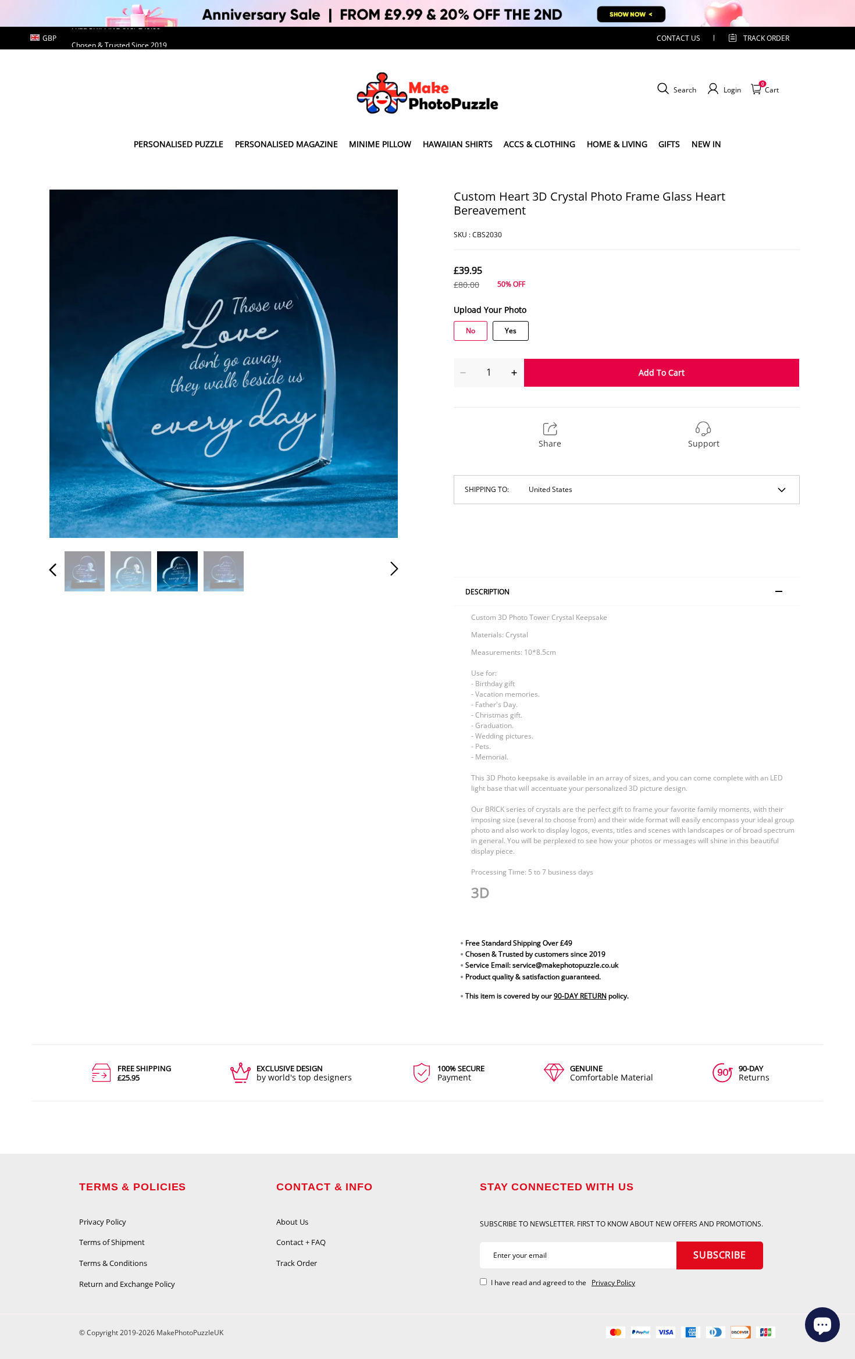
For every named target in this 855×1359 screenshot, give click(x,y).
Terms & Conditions (113, 1263)
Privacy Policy (102, 1222)
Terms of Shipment (112, 1242)
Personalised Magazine (286, 143)
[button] (76, 363)
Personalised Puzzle (178, 143)
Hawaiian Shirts (458, 143)
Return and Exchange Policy (127, 1284)
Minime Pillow (380, 143)
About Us (292, 1222)
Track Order (766, 38)
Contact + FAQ (301, 1242)
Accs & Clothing (539, 143)
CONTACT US (678, 38)
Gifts (669, 143)
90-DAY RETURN (580, 996)
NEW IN (706, 143)
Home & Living (617, 143)
